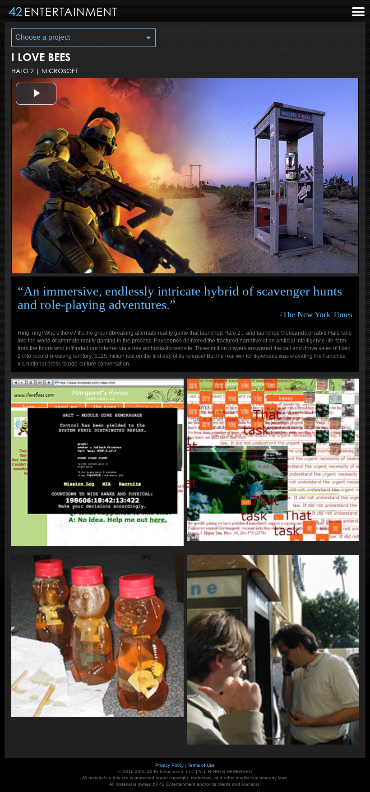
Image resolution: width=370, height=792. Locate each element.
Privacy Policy (169, 765)
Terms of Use (201, 765)
